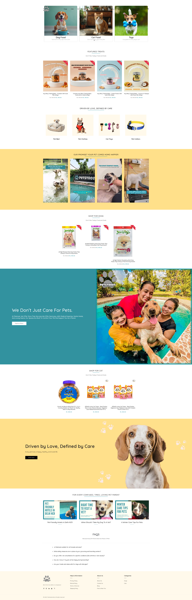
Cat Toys (109, 139)
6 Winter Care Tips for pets (132, 522)
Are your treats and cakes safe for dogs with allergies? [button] (71, 564)
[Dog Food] (60, 21)
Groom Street (122, 9)
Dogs (65, 9)
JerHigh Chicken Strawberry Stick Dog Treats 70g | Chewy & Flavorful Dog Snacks (123, 260)
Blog (98, 586)
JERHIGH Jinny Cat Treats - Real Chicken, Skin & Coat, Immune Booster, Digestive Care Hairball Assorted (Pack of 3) (96, 408)
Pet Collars (135, 139)
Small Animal (81, 9)
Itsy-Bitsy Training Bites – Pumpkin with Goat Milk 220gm (55, 94)
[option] (60, 24)
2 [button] (95, 40)
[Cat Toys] (109, 125)
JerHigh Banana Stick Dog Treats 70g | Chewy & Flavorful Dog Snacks (69, 252)
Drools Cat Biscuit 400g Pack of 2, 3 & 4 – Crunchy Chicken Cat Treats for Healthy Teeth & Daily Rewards (69, 408)
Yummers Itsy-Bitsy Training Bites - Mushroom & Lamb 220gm (82, 94)
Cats (72, 9)
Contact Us (100, 583)
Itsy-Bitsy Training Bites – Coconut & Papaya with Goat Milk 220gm (136, 94)
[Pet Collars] (135, 125)
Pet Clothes (82, 139)
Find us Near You (101, 588)
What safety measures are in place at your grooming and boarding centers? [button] (77, 551)
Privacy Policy (73, 581)
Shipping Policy (74, 588)
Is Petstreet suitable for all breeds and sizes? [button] (68, 547)
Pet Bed (56, 139)
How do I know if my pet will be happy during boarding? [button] (71, 560)
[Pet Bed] (56, 125)
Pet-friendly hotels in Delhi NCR (60, 522)
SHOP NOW (31, 457)
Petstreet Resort (94, 9)
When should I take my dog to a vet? (96, 522)
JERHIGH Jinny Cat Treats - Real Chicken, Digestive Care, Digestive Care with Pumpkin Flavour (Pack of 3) (123, 408)
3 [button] (96, 40)
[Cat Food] (96, 21)
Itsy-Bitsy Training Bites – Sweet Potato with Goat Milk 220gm (109, 94)
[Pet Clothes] (82, 125)
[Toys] (131, 21)
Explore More (19, 323)
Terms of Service (74, 586)
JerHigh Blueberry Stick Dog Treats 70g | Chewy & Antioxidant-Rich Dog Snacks (96, 244)
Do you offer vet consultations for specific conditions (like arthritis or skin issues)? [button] (79, 556)
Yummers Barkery (108, 9)
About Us (99, 581)
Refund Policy (73, 583)
